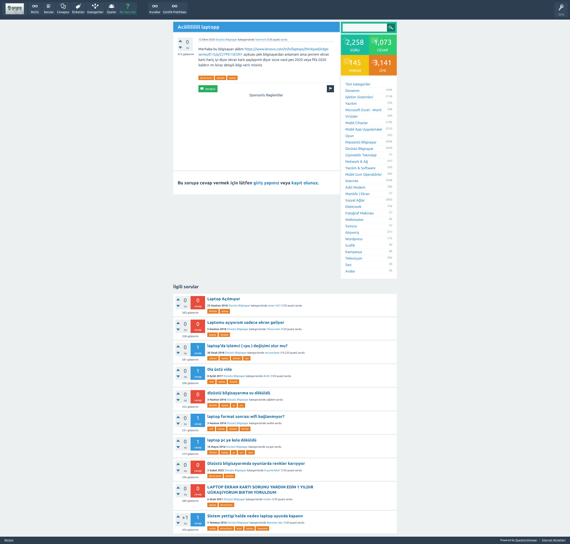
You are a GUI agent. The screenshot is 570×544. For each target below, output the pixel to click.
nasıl (250, 452)
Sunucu (351, 226)
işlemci (213, 358)
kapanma (262, 528)
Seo (348, 265)
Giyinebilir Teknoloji (361, 155)
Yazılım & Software (360, 168)
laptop (232, 78)
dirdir (266, 376)
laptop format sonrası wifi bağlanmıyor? (245, 416)
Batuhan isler (275, 522)
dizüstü (220, 78)
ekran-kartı (206, 78)
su (234, 405)
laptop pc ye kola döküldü (231, 440)
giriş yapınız (266, 182)
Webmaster (354, 220)
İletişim (8, 540)
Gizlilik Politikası (174, 12)
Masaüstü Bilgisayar (361, 142)
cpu (247, 358)
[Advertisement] (266, 129)
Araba (350, 271)
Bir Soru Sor (128, 12)
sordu (284, 39)
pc (234, 452)
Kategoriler (95, 12)
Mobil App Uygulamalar (363, 129)
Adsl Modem (355, 187)
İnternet (351, 181)
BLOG (35, 12)
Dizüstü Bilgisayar (226, 39)
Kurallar (154, 12)
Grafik (350, 245)
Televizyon (353, 258)
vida (211, 381)
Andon (267, 499)
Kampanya (353, 252)
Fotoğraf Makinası (359, 213)
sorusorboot (272, 352)
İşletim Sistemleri (359, 97)
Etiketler (78, 12)
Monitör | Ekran (357, 194)
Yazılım (351, 103)
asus (239, 528)
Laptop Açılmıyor (223, 298)
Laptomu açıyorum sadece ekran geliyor (245, 322)
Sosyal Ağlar (355, 200)
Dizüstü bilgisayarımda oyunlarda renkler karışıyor (256, 463)
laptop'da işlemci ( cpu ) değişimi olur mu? (247, 345)
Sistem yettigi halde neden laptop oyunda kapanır (255, 516)
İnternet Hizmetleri (554, 540)
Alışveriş (352, 232)
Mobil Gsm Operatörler (363, 174)
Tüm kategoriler (357, 84)
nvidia (212, 528)
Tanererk (260, 39)
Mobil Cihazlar (356, 123)
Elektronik (353, 207)
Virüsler (351, 116)
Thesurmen (273, 329)
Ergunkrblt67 (272, 470)
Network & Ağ (356, 161)
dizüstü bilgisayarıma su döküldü (238, 393)
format (245, 428)
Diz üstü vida (219, 369)
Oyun (349, 136)
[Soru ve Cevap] (14, 8)
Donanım (352, 91)
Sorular (49, 12)
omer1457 (274, 305)
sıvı (241, 405)
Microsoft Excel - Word (363, 110)
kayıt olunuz (304, 182)
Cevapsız (63, 12)
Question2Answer (526, 540)
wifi (211, 428)
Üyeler (111, 12)
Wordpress (353, 239)
